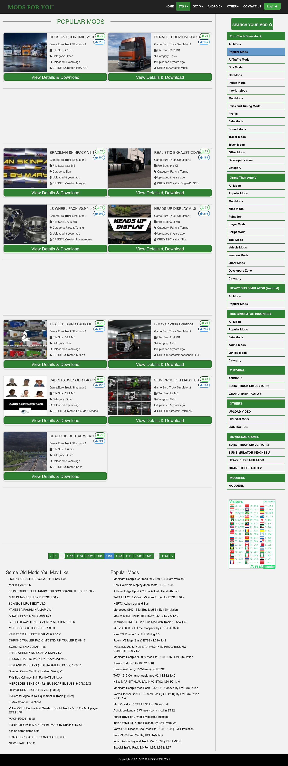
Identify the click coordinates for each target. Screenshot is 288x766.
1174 (165, 556)
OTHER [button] (232, 6)
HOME (170, 6)
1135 (70, 556)
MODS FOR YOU (31, 7)
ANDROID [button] (214, 6)
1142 (138, 556)
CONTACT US (252, 6)
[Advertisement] (107, 116)
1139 (109, 556)
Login (271, 6)
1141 (129, 556)
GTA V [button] (197, 6)
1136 (80, 556)
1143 (148, 556)
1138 (99, 556)
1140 (119, 556)
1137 (89, 556)
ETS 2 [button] (182, 6)
